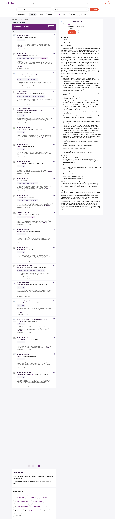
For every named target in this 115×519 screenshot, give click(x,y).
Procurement (20, 497)
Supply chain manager (33, 511)
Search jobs (14, 19)
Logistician (33, 497)
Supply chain (38, 501)
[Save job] (54, 35)
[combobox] (34, 9)
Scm (47, 511)
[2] (39, 466)
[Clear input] (50, 9)
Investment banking (22, 506)
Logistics (45, 497)
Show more (19, 46)
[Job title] (33, 9)
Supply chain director (22, 501)
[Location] (69, 9)
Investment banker (39, 506)
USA (20, 19)
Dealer (18, 511)
